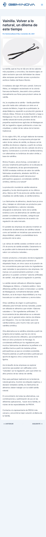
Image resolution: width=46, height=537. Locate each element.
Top (43, 534)
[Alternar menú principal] (42, 4)
